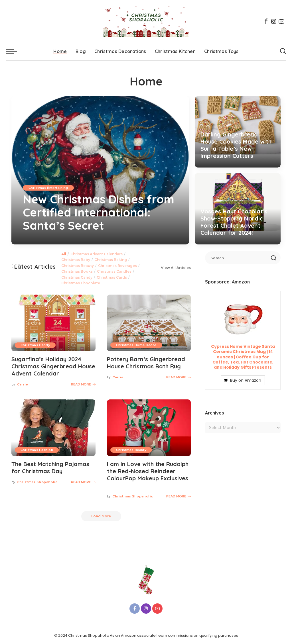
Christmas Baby (75, 260)
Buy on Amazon (245, 380)
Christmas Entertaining (48, 188)
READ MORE (163, 239)
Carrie (34, 239)
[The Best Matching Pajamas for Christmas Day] (53, 427)
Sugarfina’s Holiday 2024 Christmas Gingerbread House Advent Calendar (53, 366)
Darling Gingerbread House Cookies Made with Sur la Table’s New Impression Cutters (235, 145)
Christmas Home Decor (136, 345)
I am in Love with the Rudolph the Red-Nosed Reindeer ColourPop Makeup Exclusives (147, 471)
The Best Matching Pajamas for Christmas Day (50, 467)
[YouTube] (281, 21)
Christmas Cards (112, 277)
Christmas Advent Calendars (96, 254)
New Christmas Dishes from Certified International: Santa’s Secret (98, 212)
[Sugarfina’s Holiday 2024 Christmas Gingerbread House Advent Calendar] (53, 323)
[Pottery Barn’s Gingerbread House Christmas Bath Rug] (149, 323)
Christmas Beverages (117, 266)
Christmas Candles (114, 271)
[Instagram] (274, 21)
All (63, 254)
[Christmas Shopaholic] (146, 21)
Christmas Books (77, 271)
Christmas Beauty (77, 266)
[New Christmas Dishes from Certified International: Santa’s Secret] (100, 170)
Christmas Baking (110, 260)
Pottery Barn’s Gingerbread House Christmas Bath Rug (146, 363)
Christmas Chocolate (80, 283)
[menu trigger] (14, 51)
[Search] (282, 51)
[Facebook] (266, 21)
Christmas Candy (76, 277)
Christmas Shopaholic (37, 482)
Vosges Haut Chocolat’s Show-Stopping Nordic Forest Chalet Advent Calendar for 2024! (233, 222)
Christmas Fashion (37, 450)
